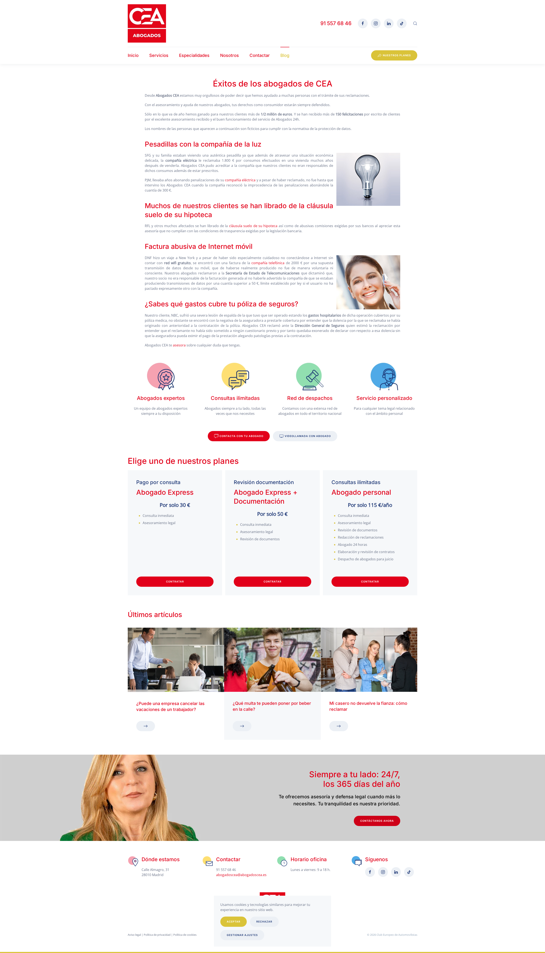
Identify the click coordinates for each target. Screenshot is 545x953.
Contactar (260, 55)
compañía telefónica (267, 263)
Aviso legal (134, 935)
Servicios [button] (158, 55)
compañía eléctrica (240, 180)
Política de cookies (184, 935)
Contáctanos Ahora (377, 820)
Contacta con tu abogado (241, 436)
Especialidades (194, 55)
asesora (179, 345)
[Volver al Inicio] (147, 23)
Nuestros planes (397, 55)
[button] (415, 23)
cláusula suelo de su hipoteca (253, 225)
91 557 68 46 (335, 23)
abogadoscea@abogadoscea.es (241, 874)
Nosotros (229, 55)
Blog (284, 55)
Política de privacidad (157, 935)
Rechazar (264, 921)
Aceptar (233, 921)
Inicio (133, 55)
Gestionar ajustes (242, 935)
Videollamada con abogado (308, 436)
